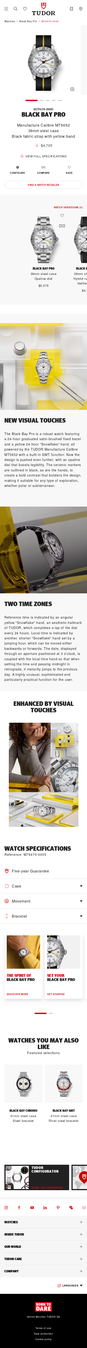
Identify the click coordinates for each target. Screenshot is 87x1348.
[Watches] (43, 1222)
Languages (70, 1285)
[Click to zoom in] (43, 60)
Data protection (43, 1333)
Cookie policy (43, 1339)
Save (69, 172)
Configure (17, 172)
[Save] (63, 215)
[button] (15, 8)
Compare (43, 172)
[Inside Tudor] (43, 1234)
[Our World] (43, 1247)
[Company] (43, 1271)
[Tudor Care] (43, 1259)
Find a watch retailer (43, 185)
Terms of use (43, 1328)
